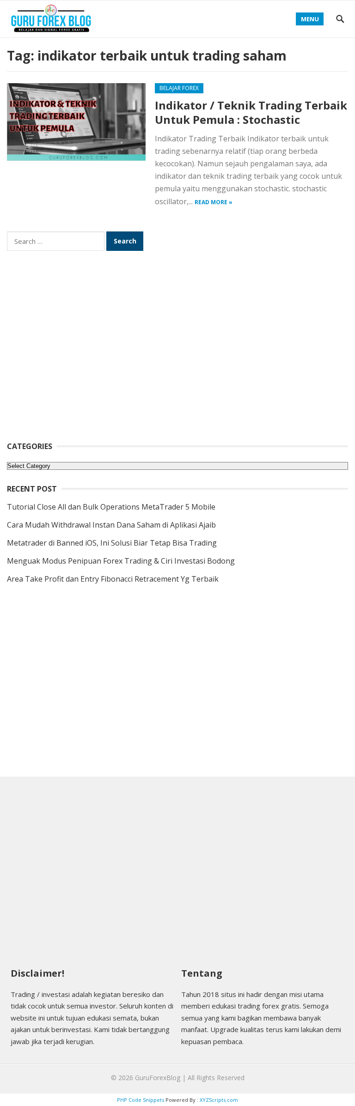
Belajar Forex (179, 88)
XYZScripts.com (219, 1099)
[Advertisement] (177, 352)
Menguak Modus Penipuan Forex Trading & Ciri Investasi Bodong (121, 561)
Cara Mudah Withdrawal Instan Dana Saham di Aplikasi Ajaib (111, 525)
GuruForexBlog (157, 1077)
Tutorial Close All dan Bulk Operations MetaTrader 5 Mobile (111, 507)
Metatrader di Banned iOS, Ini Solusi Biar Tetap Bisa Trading (112, 543)
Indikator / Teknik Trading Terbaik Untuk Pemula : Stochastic (251, 112)
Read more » (214, 202)
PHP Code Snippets (140, 1099)
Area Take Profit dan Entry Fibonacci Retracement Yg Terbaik (113, 579)
